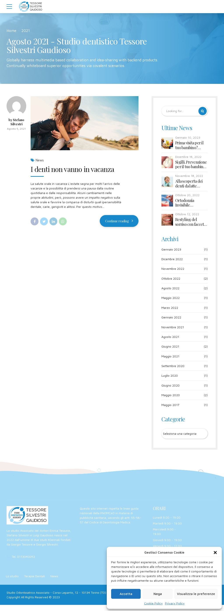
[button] (215, 552)
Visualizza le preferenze (196, 594)
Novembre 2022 (172, 268)
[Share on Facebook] (34, 221)
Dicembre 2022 (172, 259)
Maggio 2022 (170, 298)
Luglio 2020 (169, 375)
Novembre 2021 (172, 327)
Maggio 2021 (170, 356)
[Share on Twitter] (44, 221)
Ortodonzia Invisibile (184, 203)
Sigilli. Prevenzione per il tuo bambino (191, 164)
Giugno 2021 (170, 346)
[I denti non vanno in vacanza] (84, 123)
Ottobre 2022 (170, 278)
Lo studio (12, 576)
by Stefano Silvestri (16, 122)
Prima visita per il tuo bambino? (189, 145)
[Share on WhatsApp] (63, 221)
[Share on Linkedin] (53, 221)
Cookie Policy (153, 603)
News (40, 160)
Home (11, 30)
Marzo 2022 (169, 307)
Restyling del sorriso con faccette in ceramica (191, 222)
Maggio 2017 (170, 405)
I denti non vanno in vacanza (72, 169)
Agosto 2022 (170, 288)
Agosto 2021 (170, 337)
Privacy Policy (175, 603)
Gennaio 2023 (171, 249)
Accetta (126, 594)
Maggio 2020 (170, 395)
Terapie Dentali (34, 576)
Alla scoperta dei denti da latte (189, 183)
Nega (158, 594)
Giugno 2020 (170, 385)
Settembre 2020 (172, 366)
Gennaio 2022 (171, 317)
